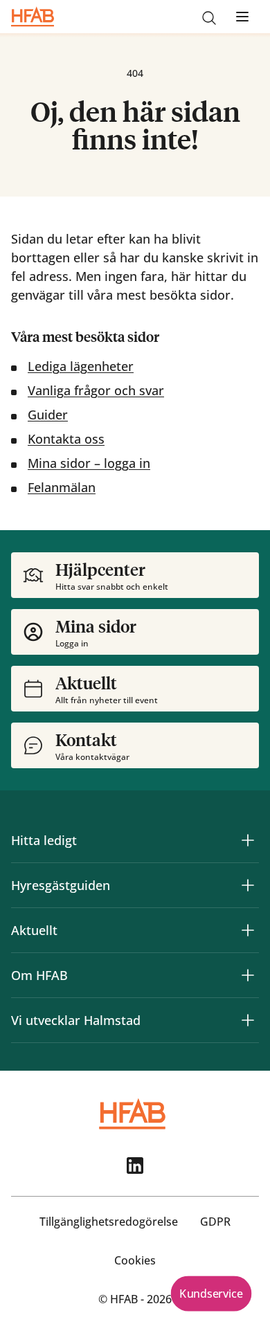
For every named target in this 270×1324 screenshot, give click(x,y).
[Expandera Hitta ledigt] (248, 840)
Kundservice (210, 1293)
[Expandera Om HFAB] (248, 975)
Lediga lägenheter (81, 366)
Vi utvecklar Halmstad (76, 1020)
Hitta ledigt (44, 840)
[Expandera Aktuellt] (248, 930)
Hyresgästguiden (60, 885)
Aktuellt (34, 930)
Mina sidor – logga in (89, 463)
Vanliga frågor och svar (96, 390)
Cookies (135, 1260)
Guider (48, 414)
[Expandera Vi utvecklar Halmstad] (248, 1020)
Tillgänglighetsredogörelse (108, 1221)
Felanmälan (62, 487)
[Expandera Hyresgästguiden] (248, 885)
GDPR (215, 1221)
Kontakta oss (66, 438)
